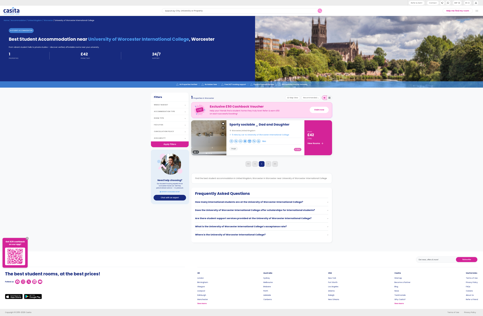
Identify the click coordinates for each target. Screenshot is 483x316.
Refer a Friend (472, 299)
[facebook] (17, 282)
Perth (265, 291)
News (396, 291)
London (200, 278)
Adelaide (267, 295)
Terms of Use (472, 278)
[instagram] (23, 282)
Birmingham (202, 282)
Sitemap (398, 278)
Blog (396, 286)
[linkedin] (34, 282)
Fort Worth (332, 282)
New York (332, 278)
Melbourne (268, 282)
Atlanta (331, 291)
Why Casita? (400, 299)
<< (248, 164)
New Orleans (333, 299)
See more (202, 303)
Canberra (267, 299)
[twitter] (29, 282)
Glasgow (201, 286)
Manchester (202, 299)
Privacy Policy (472, 282)
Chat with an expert (170, 197)
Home (6, 20)
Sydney (266, 278)
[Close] (27, 238)
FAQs (468, 286)
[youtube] (40, 282)
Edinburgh (201, 295)
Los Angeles (333, 286)
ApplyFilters (170, 144)
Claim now (319, 109)
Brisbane (267, 286)
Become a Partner (402, 282)
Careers (469, 291)
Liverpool (201, 291)
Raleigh (331, 295)
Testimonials (400, 295)
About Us (470, 295)
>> (275, 164)
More (264, 141)
